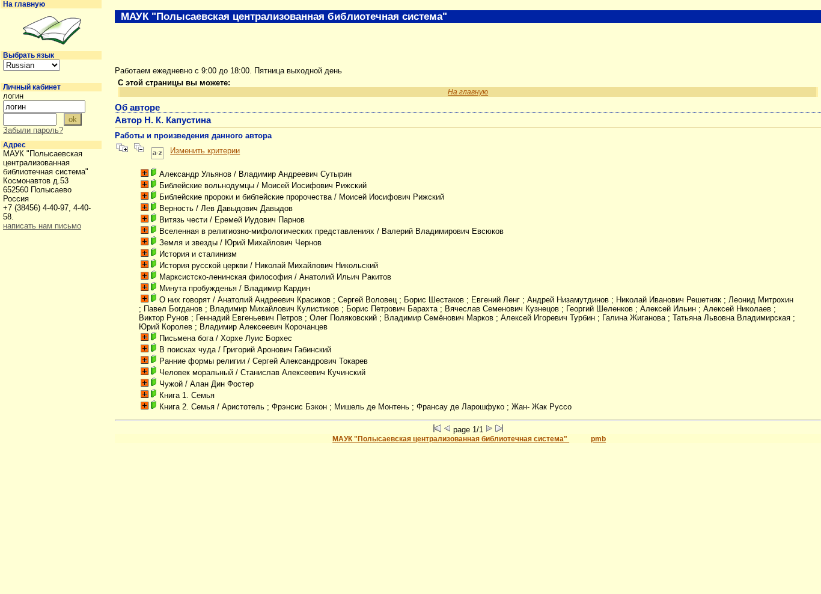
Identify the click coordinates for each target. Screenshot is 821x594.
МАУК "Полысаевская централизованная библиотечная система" (450, 439)
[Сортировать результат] (157, 150)
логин (13, 95)
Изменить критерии (205, 150)
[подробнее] (144, 173)
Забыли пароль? (33, 130)
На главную (24, 4)
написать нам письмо (42, 225)
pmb (598, 439)
